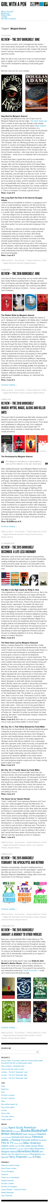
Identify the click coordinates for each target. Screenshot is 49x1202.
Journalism (20, 1149)
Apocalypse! (16, 917)
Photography (35, 1154)
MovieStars (24, 1151)
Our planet (16, 1154)
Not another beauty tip (9, 1104)
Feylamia (4, 1174)
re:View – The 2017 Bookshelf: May (14, 1075)
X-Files (36, 1157)
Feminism (43, 1140)
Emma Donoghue (7, 1171)
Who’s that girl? (7, 11)
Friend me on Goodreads (10, 1177)
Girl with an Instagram (9, 1186)
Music (35, 1151)
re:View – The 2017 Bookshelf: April (14, 1078)
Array (3, 1086)
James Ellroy (37, 1145)
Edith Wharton (26, 1137)
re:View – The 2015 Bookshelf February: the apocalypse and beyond (22, 860)
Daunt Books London (8, 1168)
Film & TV (7, 1143)
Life (25, 1148)
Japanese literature (7, 919)
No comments (19, 260)
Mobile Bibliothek (7, 1192)
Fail (10, 1140)
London (30, 1148)
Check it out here (30, 970)
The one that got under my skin (12, 1069)
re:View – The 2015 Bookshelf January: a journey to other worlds (21, 932)
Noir (9, 1154)
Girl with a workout (8, 18)
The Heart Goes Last (38, 121)
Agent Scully (15, 1127)
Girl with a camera (7, 1095)
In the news (24, 1145)
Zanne (10, 260)
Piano (43, 1154)
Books (14, 263)
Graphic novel (31, 845)
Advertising (4, 1128)
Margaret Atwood (30, 263)
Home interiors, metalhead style (12, 1066)
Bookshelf (20, 263)
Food (20, 1143)
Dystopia (29, 393)
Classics (22, 393)
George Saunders (7, 1180)
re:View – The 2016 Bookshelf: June (20, 273)
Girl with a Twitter (7, 1183)
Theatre (29, 1157)
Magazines (39, 1148)
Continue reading (9, 385)
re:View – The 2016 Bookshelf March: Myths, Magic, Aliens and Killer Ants (23, 408)
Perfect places (25, 1154)
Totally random (6, 1119)
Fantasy (27, 534)
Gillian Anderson (32, 1143)
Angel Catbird (40, 125)
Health (16, 1146)
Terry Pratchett (18, 1157)
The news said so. (8, 1116)
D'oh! (3, 1092)
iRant (3, 1101)
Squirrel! (4, 1157)
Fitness (16, 1143)
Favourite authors (36, 534)
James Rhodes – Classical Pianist (13, 1189)
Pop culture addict (7, 1107)
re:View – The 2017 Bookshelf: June (20, 39)
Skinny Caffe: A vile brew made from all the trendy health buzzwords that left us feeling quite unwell (22, 1061)
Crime (3, 1137)
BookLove (5, 13)
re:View (4, 17)
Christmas (32, 1134)
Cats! (24, 1134)
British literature (29, 1035)
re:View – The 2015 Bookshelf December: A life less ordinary (18, 549)
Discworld (8, 1137)
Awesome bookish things (10, 1165)
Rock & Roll (5, 15)
